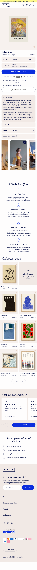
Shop (5, 497)
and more (30, 77)
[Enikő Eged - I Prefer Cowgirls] (9, 273)
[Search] (23, 5)
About (5, 509)
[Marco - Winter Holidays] (9, 360)
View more (19, 381)
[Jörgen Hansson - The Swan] (9, 331)
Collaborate (7, 515)
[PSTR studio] (6, 5)
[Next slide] (9, 425)
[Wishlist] (27, 5)
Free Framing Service (10, 130)
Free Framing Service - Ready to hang (15, 80)
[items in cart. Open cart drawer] (30, 5)
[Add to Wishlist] (34, 47)
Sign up (28, 487)
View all (24, 425)
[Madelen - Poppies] (28, 331)
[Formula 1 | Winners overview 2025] (28, 360)
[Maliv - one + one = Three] (28, 302)
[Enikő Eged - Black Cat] (9, 302)
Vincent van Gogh (8, 55)
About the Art (7, 97)
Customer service (10, 503)
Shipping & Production (10, 136)
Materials (6, 125)
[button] (34, 5)
